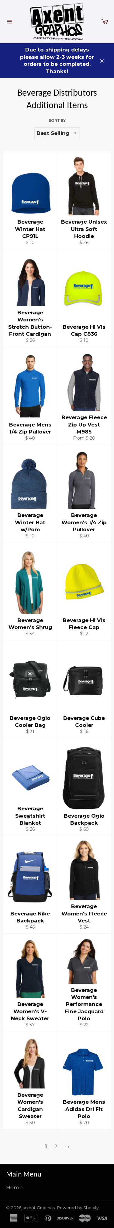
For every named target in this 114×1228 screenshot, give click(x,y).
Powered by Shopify (77, 1207)
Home (14, 1187)
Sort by (57, 120)
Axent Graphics (39, 1207)
